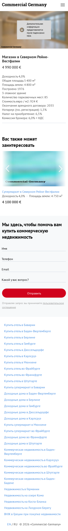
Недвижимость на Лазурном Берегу (27, 508)
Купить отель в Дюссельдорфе (24, 350)
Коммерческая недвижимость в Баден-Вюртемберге (30, 452)
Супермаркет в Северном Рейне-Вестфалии (30, 192)
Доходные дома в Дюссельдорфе (26, 412)
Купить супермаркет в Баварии (24, 387)
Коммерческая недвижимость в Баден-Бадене (30, 481)
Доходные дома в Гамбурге (22, 406)
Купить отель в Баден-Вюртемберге (27, 331)
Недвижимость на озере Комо (24, 495)
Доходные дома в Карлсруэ (22, 418)
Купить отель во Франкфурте (23, 375)
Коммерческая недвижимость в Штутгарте (32, 472)
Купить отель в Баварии (19, 325)
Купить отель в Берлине (19, 337)
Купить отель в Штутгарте (20, 381)
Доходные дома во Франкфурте (25, 437)
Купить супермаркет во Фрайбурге (27, 431)
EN (9, 524)
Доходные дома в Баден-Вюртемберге (30, 393)
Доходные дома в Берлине (22, 400)
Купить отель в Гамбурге (20, 343)
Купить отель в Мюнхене (20, 362)
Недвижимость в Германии (21, 489)
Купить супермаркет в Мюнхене (25, 425)
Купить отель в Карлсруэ (20, 356)
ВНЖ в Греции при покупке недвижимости (32, 514)
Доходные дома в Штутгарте (23, 443)
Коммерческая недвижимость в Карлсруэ (31, 460)
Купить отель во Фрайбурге (22, 368)
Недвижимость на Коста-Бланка (25, 501)
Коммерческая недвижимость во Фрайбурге (33, 466)
